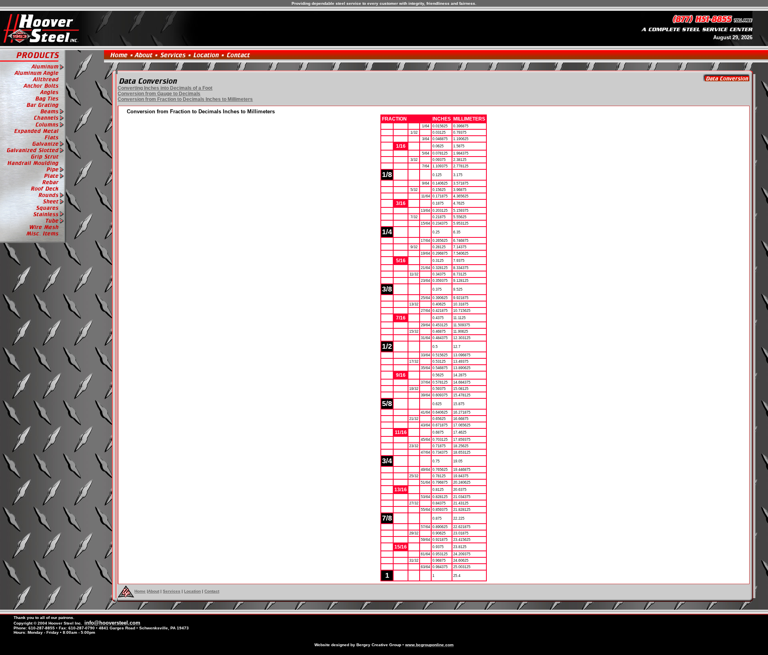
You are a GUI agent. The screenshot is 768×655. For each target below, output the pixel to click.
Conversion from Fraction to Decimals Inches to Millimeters (185, 99)
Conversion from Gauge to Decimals (159, 93)
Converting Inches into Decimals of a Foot (165, 88)
